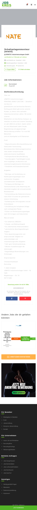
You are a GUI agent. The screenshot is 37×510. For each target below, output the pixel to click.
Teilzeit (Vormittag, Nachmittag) (25, 338)
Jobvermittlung (7, 423)
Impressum (6, 493)
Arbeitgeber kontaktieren (20, 357)
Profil (4, 420)
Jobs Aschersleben (8, 464)
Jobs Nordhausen (8, 470)
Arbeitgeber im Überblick (10, 417)
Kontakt (5, 429)
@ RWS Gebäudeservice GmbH (7, 345)
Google (25, 298)
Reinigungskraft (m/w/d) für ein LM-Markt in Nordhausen (7, 337)
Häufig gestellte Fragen (10, 484)
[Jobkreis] (9, 4)
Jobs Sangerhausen (9, 461)
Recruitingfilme (7, 443)
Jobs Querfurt (7, 473)
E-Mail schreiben (25, 69)
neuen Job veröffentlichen (10, 440)
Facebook (12, 298)
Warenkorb (6, 487)
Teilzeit (16, 338)
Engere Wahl (11, 69)
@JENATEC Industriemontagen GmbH (16, 54)
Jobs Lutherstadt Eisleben (10, 467)
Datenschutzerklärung (9, 490)
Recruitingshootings (9, 446)
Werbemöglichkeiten (9, 449)
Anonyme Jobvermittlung (10, 426)
